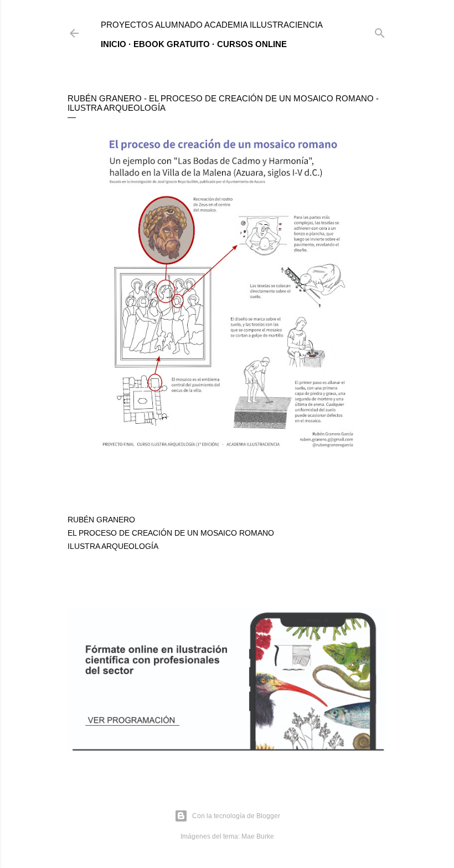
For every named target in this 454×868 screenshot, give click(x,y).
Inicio (113, 44)
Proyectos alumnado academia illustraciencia (212, 24)
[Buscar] (379, 31)
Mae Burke (257, 836)
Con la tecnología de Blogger (236, 816)
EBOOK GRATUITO (171, 44)
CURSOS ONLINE (252, 44)
